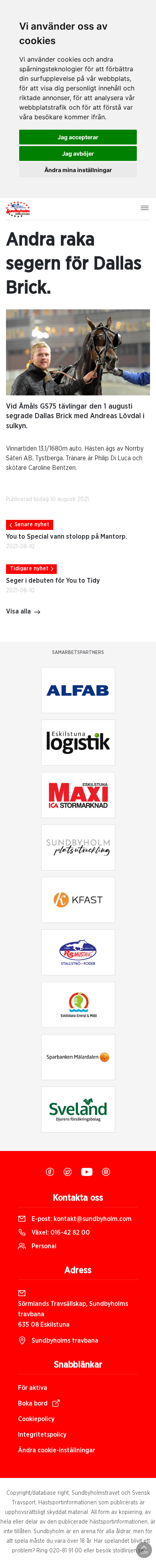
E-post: (81, 1219)
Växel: (60, 1232)
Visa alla (18, 611)
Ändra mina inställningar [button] (78, 169)
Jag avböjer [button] (78, 153)
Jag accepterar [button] (78, 137)
